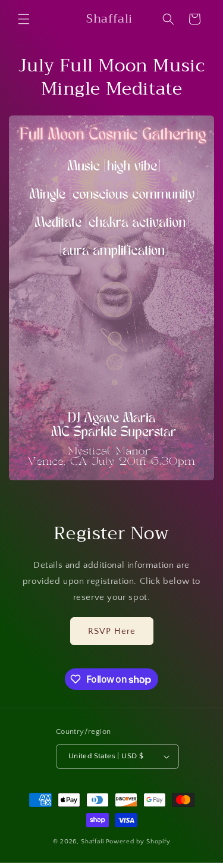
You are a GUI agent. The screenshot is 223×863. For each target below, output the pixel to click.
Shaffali (92, 841)
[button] (24, 19)
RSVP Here (112, 631)
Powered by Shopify (138, 841)
